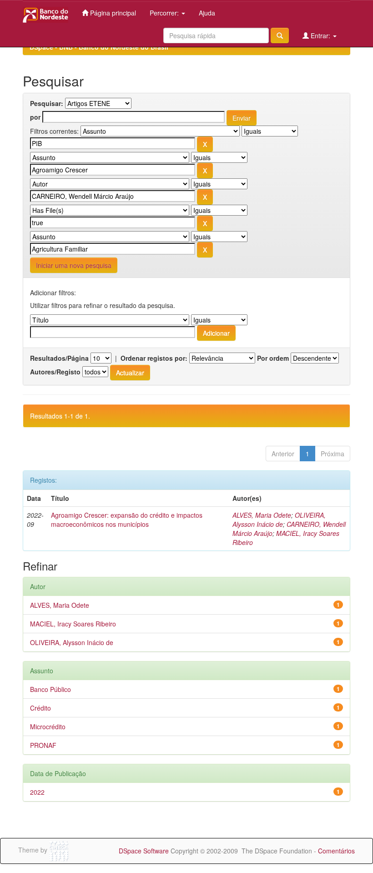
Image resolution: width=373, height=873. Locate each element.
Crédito (40, 707)
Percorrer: (165, 12)
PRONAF (43, 745)
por (35, 116)
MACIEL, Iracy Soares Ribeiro (73, 623)
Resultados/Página (59, 358)
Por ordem (273, 358)
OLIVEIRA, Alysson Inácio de (279, 519)
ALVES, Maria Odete (261, 515)
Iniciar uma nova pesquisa (73, 265)
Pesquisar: (46, 103)
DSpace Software (144, 850)
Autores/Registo (55, 371)
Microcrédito (48, 726)
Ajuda (207, 12)
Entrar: (320, 35)
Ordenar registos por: (154, 358)
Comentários (336, 850)
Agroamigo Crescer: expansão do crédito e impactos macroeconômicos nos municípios (126, 519)
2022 (37, 792)
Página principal (112, 12)
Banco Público (50, 689)
